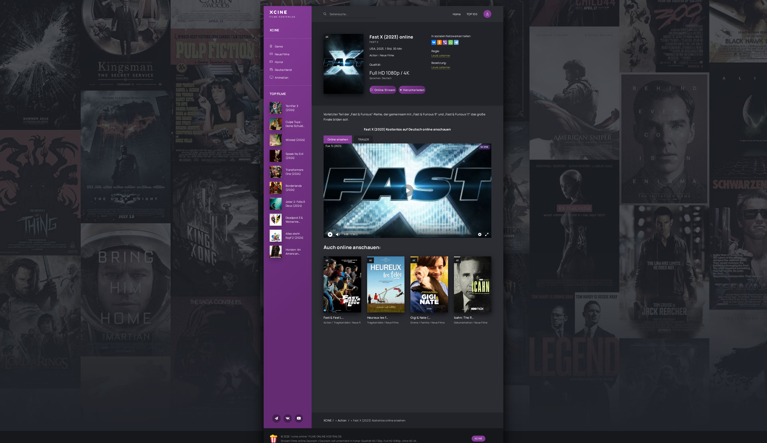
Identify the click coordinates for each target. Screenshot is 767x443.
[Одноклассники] (439, 42)
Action (374, 55)
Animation (281, 77)
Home (457, 14)
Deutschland (283, 70)
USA (372, 48)
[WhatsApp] (450, 42)
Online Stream (385, 90)
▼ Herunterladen (411, 90)
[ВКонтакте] (433, 42)
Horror (279, 62)
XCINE (274, 30)
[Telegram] (456, 42)
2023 (380, 48)
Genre (279, 46)
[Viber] (445, 42)
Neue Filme (282, 54)
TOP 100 (472, 14)
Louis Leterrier (440, 55)
